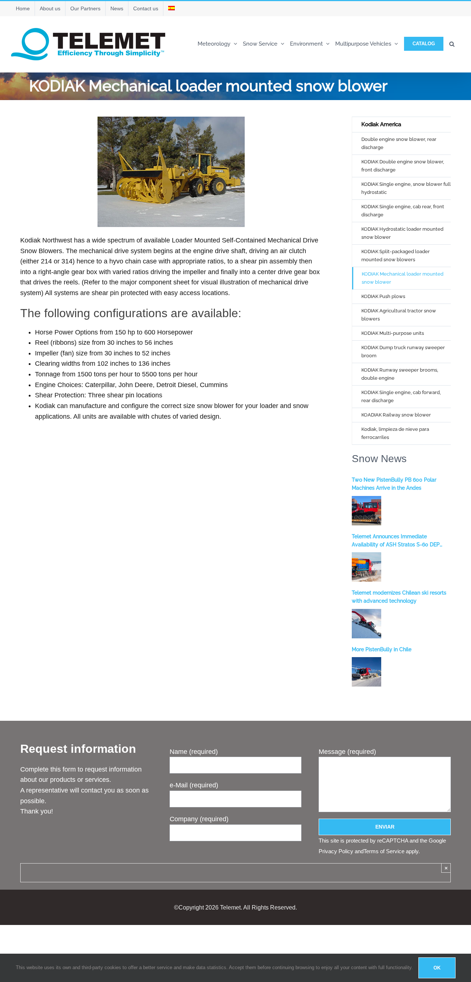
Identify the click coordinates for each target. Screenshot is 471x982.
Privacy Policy (336, 851)
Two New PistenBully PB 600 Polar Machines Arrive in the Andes (394, 484)
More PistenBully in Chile (381, 649)
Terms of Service (384, 851)
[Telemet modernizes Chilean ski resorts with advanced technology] (366, 623)
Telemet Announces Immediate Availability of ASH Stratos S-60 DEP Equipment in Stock (396, 541)
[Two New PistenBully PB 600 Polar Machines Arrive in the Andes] (366, 510)
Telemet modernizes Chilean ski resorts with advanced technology (399, 597)
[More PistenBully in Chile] (366, 672)
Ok (436, 968)
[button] (451, 43)
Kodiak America (381, 124)
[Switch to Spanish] (171, 8)
